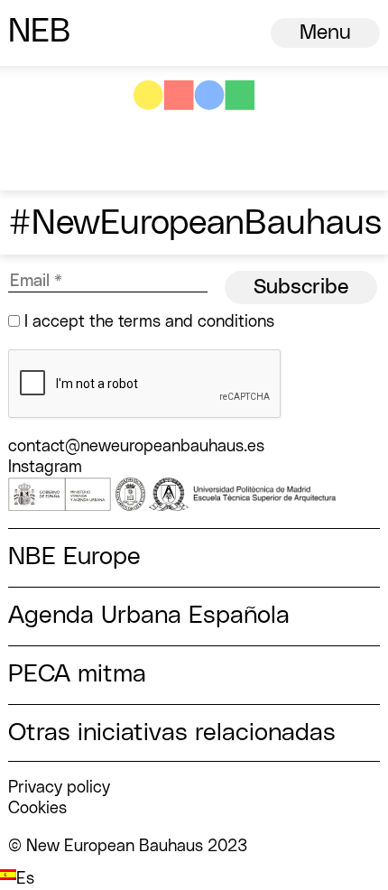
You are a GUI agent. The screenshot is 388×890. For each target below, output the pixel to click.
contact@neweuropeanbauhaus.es (136, 446)
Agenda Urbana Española (149, 615)
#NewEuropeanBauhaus (195, 223)
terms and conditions (196, 321)
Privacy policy (59, 787)
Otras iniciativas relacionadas (172, 733)
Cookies (37, 808)
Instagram (45, 467)
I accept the (147, 321)
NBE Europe (74, 557)
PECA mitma (77, 674)
